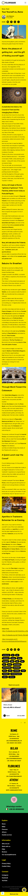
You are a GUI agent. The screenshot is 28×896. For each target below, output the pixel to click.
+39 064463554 (14, 738)
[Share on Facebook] (11, 22)
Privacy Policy (6, 863)
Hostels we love (7, 835)
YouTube (4, 880)
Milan (3, 826)
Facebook (5, 878)
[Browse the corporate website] (9, 2)
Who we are (5, 843)
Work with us (6, 846)
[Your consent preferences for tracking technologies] (2, 893)
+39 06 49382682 (16, 809)
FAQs (3, 849)
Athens (4, 832)
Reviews (4, 852)
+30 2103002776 (14, 788)
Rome (4, 824)
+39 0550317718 (14, 774)
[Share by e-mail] (8, 22)
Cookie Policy (6, 866)
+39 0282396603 (14, 756)
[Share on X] (18, 22)
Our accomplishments (9, 854)
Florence (5, 829)
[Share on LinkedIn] (15, 22)
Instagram (5, 875)
